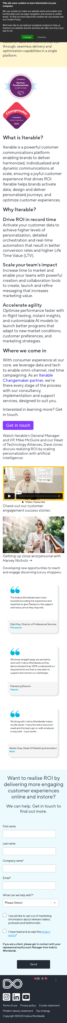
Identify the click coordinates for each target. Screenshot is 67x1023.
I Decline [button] (41, 37)
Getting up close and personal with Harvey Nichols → (32, 558)
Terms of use (10, 1005)
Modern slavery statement (18, 1011)
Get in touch (18, 425)
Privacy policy (28, 1005)
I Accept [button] (27, 37)
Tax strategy (43, 1011)
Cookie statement (49, 1005)
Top (59, 980)
